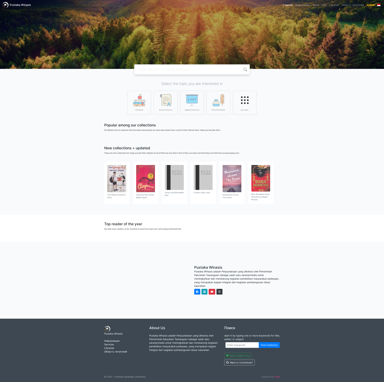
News (316, 4)
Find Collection (269, 345)
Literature (139, 110)
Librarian (334, 4)
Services (109, 344)
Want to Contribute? (241, 362)
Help (324, 4)
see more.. (245, 110)
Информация (302, 4)
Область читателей (352, 4)
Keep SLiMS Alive (240, 355)
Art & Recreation (218, 110)
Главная (288, 4)
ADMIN (371, 4)
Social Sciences (165, 110)
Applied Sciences (192, 110)
